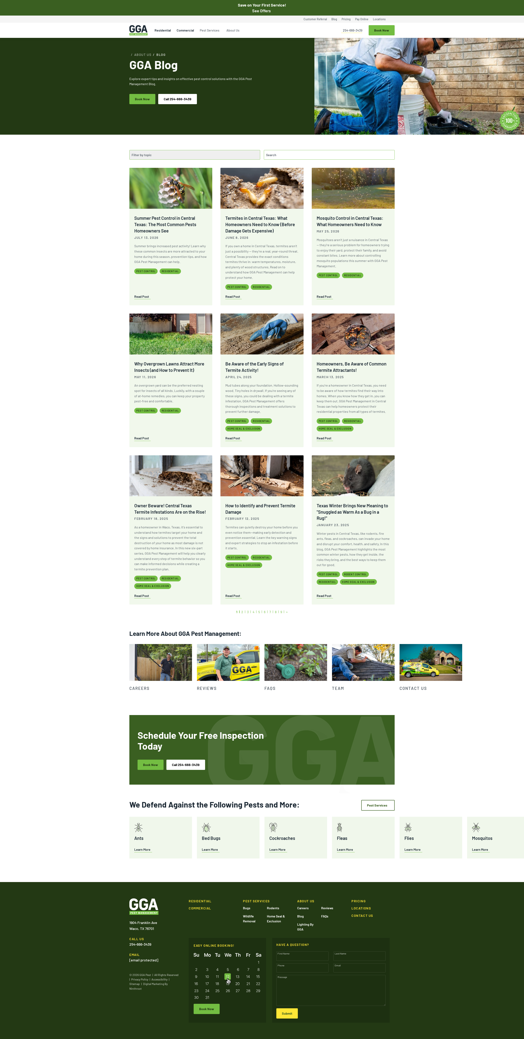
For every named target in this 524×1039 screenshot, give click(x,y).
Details (483, 1035)
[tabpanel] (160, 668)
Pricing (346, 19)
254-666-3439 (352, 30)
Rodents (273, 908)
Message (282, 977)
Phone (281, 965)
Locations (379, 19)
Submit (287, 1013)
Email (338, 965)
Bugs (246, 908)
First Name (283, 953)
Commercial (185, 30)
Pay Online (361, 19)
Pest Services (209, 30)
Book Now (142, 99)
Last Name (340, 953)
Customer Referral (315, 19)
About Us (232, 30)
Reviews (327, 908)
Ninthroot (135, 988)
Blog (334, 19)
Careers (303, 908)
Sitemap (134, 984)
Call (177, 99)
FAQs (324, 916)
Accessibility (159, 979)
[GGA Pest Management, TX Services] (143, 906)
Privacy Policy (139, 979)
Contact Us (362, 915)
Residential (163, 30)
